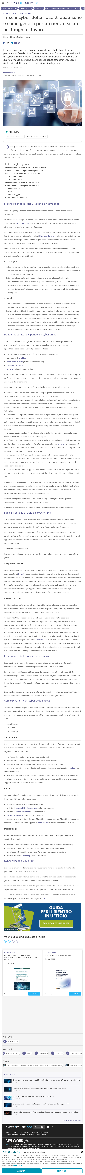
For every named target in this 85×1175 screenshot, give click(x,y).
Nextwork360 (10, 1144)
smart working (22, 223)
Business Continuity (47, 236)
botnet (21, 574)
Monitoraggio (14, 194)
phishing (22, 358)
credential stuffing (15, 365)
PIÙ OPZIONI (62, 1170)
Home (5, 37)
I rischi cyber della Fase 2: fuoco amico (22, 182)
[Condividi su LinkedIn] (11, 43)
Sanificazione (14, 188)
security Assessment (16, 815)
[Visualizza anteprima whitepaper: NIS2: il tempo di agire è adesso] (62, 979)
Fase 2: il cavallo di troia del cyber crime (22, 173)
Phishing (26, 855)
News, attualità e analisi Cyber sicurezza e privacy (62, 8)
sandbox (72, 768)
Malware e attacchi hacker (20, 37)
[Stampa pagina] (19, 43)
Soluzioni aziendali (25, 8)
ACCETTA (21, 1170)
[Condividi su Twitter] (8, 43)
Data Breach (41, 640)
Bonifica (11, 191)
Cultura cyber (38, 8)
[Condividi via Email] (15, 43)
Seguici (37, 1127)
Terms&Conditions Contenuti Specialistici (20, 1135)
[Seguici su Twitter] (52, 1127)
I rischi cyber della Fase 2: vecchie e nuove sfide (25, 167)
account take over (15, 361)
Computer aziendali (16, 176)
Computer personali (16, 179)
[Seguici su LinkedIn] (48, 1127)
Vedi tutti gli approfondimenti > (71, 1120)
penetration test (23, 811)
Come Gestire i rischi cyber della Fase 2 (22, 185)
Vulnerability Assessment (27, 808)
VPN (10, 274)
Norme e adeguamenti (9, 8)
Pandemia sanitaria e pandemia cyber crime (24, 170)
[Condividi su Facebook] (4, 43)
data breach (43, 822)
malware (11, 369)
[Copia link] (23, 43)
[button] (6, 3)
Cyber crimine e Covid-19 (16, 197)
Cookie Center (41, 1135)
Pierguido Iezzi (9, 72)
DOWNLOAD (34, 994)
